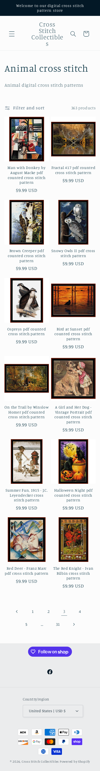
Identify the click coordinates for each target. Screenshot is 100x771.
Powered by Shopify (75, 761)
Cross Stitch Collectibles (40, 761)
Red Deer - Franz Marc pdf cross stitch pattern (27, 571)
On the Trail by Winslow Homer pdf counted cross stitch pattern (26, 412)
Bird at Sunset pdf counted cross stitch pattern (73, 334)
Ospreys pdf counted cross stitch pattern (26, 331)
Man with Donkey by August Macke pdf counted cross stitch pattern (27, 175)
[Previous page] (17, 611)
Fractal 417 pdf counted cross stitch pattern (73, 170)
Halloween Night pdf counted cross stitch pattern (73, 495)
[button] (11, 33)
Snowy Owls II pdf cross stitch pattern (73, 253)
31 (58, 624)
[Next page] (73, 624)
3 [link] (64, 611)
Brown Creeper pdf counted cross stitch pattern (27, 255)
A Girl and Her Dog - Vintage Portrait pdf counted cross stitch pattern (73, 414)
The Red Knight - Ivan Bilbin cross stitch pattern (73, 573)
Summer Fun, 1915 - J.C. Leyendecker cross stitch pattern (27, 495)
